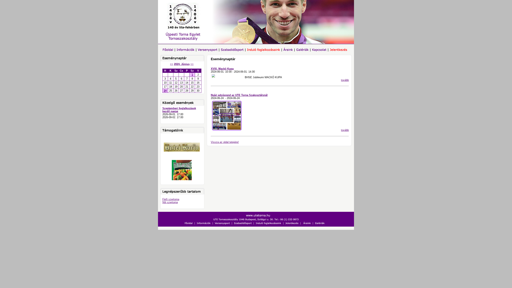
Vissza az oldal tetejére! (225, 142)
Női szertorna (170, 202)
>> (192, 64)
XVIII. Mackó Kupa (222, 68)
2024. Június (182, 64)
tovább (345, 80)
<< (171, 64)
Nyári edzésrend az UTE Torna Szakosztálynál (239, 95)
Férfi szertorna (170, 199)
